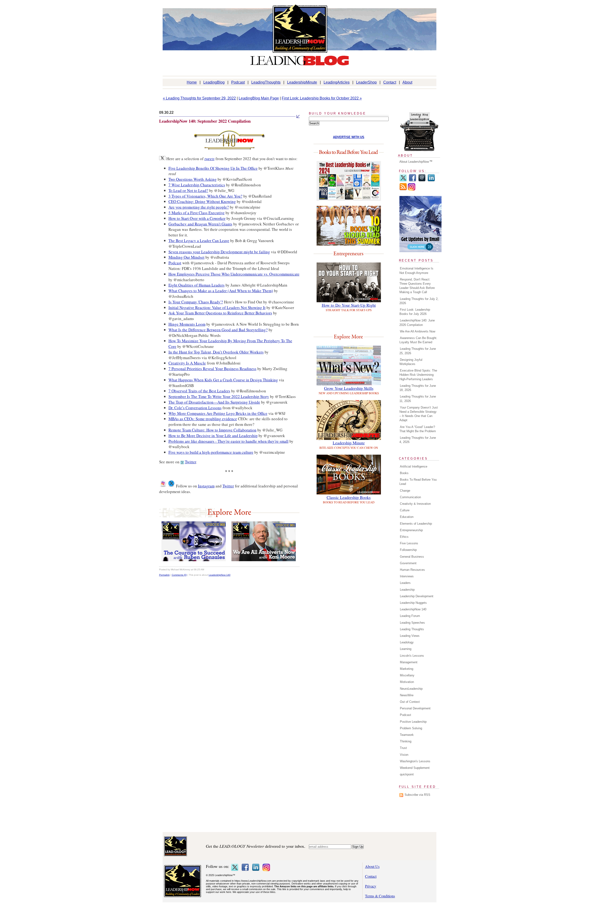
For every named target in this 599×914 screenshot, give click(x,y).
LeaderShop (366, 82)
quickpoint (407, 774)
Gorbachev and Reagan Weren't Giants (200, 224)
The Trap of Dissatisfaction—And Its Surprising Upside (214, 402)
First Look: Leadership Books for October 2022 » (322, 98)
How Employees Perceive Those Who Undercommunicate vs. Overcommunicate (234, 274)
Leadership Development (416, 596)
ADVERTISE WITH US (348, 137)
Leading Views (410, 636)
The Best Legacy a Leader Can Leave (198, 240)
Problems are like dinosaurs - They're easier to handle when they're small (228, 441)
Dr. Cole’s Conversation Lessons (195, 407)
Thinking (405, 741)
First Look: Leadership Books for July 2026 (414, 312)
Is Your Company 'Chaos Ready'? (195, 302)
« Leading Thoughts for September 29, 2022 (199, 98)
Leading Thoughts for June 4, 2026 (417, 440)
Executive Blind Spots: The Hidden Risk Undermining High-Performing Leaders (418, 375)
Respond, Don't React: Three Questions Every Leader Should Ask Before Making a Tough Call (417, 286)
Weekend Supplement (415, 768)
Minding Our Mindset (186, 257)
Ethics (404, 536)
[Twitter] (403, 180)
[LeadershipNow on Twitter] (171, 486)
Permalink (164, 575)
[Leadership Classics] (349, 492)
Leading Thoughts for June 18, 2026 (417, 388)
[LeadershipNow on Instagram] (163, 486)
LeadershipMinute (302, 82)
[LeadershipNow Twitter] (229, 150)
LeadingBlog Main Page (259, 98)
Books (404, 473)
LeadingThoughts (266, 82)
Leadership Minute (349, 443)
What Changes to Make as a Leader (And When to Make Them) (220, 290)
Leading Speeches (412, 622)
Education (406, 517)
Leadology (407, 642)
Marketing (406, 669)
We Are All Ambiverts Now (417, 331)
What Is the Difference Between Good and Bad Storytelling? (218, 329)
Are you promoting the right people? (198, 207)
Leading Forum (410, 616)
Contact (389, 82)
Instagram (206, 486)
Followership (408, 550)
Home (192, 82)
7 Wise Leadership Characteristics (196, 185)
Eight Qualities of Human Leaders (196, 285)
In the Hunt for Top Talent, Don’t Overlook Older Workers (216, 352)
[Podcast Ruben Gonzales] (193, 559)
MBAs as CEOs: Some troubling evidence (202, 418)
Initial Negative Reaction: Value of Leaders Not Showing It (217, 307)
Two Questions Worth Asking (192, 179)
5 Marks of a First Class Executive (196, 212)
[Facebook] (412, 180)
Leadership (407, 589)
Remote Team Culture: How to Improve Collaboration (212, 430)
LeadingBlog (214, 82)
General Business (412, 556)
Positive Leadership (413, 721)
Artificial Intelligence (413, 466)
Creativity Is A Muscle (187, 363)
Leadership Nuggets (413, 602)
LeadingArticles (337, 82)
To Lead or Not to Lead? (188, 190)
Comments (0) (179, 575)
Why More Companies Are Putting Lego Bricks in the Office (217, 413)
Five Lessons (409, 543)
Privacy (370, 886)
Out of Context (410, 702)
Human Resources (412, 569)
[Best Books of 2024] (348, 199)
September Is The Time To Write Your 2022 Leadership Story (218, 396)
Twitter (190, 461)
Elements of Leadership (416, 523)
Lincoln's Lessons (412, 655)
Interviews (407, 576)
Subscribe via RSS (417, 794)
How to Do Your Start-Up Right (349, 305)
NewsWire (406, 695)
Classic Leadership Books (349, 497)
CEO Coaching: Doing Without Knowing (202, 201)
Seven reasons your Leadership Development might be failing (219, 251)
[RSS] (403, 189)
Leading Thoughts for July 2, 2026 (418, 301)
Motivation (407, 682)
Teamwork (407, 735)
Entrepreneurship (411, 530)
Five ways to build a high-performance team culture (210, 452)
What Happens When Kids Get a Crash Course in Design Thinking (223, 380)
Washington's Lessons (415, 761)
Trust (403, 748)
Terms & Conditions (380, 895)
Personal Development (415, 708)
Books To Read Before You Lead (418, 482)
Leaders (405, 583)
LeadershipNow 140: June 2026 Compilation (417, 322)
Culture (404, 510)
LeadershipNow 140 (219, 575)
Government (408, 563)
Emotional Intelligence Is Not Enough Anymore (416, 270)
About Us (372, 866)
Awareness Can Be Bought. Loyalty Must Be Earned (418, 340)
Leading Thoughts (412, 629)
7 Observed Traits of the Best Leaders (199, 391)
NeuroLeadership (411, 688)
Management (408, 662)
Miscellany (407, 675)
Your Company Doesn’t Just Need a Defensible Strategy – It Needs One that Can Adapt (418, 414)
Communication (410, 497)
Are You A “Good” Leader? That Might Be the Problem (417, 429)
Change (405, 490)
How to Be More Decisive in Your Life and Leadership (213, 435)
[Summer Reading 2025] (348, 244)
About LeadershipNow (414, 161)
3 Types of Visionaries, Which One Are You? (205, 196)
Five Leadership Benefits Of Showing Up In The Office (213, 168)
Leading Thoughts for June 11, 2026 (417, 398)
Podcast (238, 82)
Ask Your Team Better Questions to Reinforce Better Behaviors (220, 313)
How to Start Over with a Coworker (197, 218)
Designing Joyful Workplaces (410, 362)
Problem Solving (411, 728)
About (407, 82)
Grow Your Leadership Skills (348, 388)
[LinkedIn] (431, 180)
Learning (405, 649)
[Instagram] (411, 189)
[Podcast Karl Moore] (263, 559)
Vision (404, 754)
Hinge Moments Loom (186, 324)
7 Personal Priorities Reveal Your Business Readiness (212, 368)
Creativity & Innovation (415, 503)
